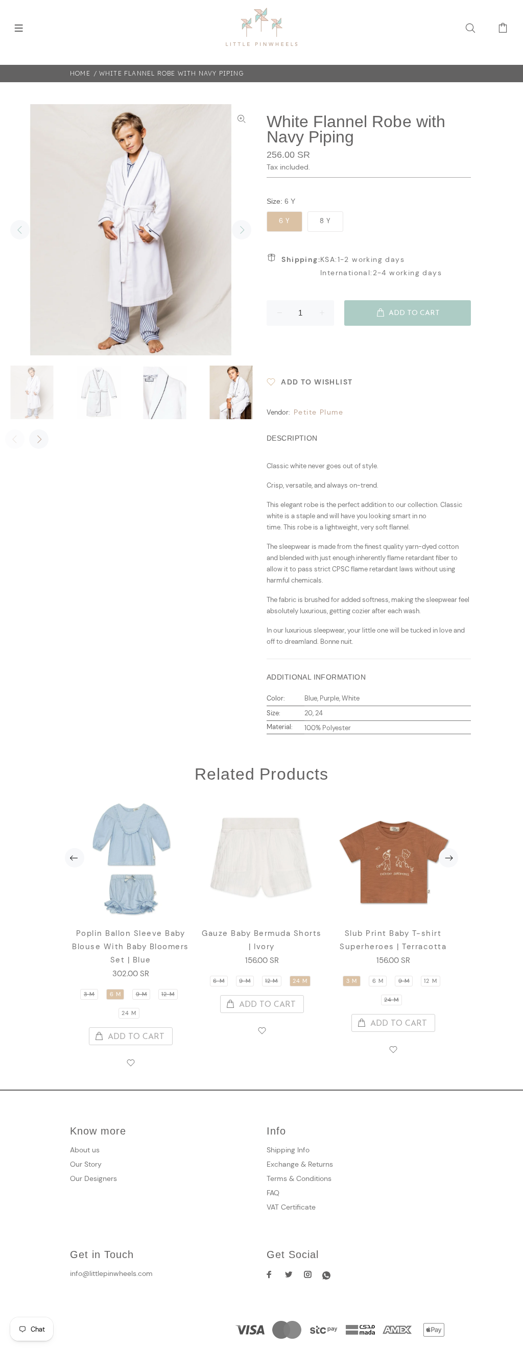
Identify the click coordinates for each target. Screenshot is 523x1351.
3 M (89, 994)
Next (241, 229)
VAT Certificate (291, 1207)
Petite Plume (319, 412)
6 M (115, 994)
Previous (20, 229)
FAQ (273, 1192)
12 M (167, 994)
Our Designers (93, 1178)
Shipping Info (288, 1149)
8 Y (325, 220)
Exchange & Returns (300, 1164)
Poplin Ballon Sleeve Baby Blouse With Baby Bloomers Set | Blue (130, 946)
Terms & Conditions (299, 1178)
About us (85, 1149)
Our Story (86, 1164)
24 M (129, 1013)
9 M (141, 994)
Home (80, 73)
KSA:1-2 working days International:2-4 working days (361, 266)
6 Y (285, 220)
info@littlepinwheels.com (111, 1273)
